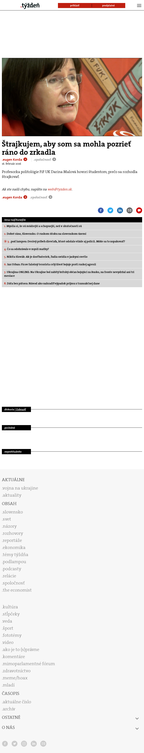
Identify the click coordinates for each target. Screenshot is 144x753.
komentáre (14, 657)
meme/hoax (15, 678)
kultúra (10, 607)
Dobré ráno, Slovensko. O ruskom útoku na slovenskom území (45, 234)
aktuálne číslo (17, 702)
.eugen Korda (12, 159)
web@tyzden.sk (59, 189)
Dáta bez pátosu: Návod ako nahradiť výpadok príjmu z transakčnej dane (52, 283)
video (8, 642)
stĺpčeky (11, 614)
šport (8, 628)
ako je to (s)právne (21, 649)
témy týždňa (15, 555)
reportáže (12, 540)
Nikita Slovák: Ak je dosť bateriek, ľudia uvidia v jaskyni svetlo (45, 257)
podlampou (14, 562)
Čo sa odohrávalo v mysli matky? (26, 249)
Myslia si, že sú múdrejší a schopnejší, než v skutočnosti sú (43, 226)
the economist (17, 590)
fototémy (12, 635)
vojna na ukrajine (20, 488)
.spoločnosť (43, 159)
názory (10, 526)
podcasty (12, 569)
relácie (9, 576)
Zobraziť (21, 409)
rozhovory (13, 533)
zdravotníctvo (17, 671)
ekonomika (14, 547)
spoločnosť (14, 583)
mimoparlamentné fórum (29, 664)
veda (7, 621)
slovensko (13, 512)
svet (7, 519)
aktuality (12, 495)
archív (9, 709)
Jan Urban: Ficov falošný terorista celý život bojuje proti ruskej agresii (50, 264)
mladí (9, 685)
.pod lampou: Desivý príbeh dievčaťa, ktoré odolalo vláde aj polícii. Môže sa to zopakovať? (66, 241)
